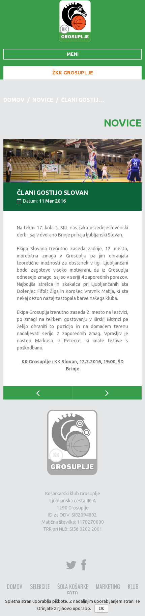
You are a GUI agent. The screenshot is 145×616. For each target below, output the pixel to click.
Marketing (108, 587)
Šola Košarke (72, 587)
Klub (133, 587)
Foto (72, 594)
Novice (42, 100)
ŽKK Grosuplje (72, 72)
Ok (101, 608)
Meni (73, 54)
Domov (14, 100)
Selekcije (40, 587)
